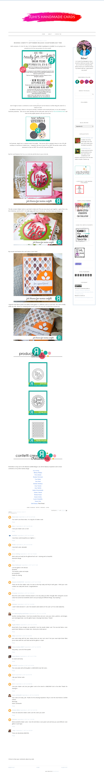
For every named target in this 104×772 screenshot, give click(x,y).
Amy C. (14, 526)
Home (43, 34)
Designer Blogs (56, 771)
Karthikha (14, 535)
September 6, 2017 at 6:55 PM (24, 674)
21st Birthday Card (85, 148)
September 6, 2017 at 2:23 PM (29, 624)
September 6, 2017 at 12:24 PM (26, 604)
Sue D (13, 674)
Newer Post (11, 767)
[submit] (92, 94)
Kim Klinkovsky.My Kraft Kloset (20, 613)
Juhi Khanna (34, 503)
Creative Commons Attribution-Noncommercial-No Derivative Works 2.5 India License (84, 292)
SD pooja (14, 593)
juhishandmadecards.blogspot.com (84, 297)
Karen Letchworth (17, 695)
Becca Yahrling (16, 554)
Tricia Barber (37, 475)
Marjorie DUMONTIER (18, 582)
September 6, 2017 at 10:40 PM (30, 695)
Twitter (38, 507)
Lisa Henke (38, 479)
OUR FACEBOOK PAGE (59, 111)
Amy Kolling (36, 470)
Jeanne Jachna (38, 497)
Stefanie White (16, 710)
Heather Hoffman (37, 483)
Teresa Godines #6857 (18, 647)
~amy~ (14, 730)
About (50, 34)
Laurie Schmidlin (37, 499)
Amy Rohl (38, 481)
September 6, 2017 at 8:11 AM (30, 565)
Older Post (64, 767)
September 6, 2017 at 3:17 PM (28, 656)
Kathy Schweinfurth (38, 490)
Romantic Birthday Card (87, 137)
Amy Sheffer (38, 488)
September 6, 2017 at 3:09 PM (33, 647)
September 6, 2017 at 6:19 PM (26, 665)
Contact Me (58, 34)
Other (47, 507)
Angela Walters (16, 624)
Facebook (32, 507)
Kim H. (14, 684)
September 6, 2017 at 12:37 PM (37, 613)
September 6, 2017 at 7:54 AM (28, 554)
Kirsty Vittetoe (16, 656)
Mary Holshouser (16, 565)
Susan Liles (38, 501)
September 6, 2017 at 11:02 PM (26, 719)
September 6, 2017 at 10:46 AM (26, 593)
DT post (14, 512)
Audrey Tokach (38, 492)
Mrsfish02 (14, 665)
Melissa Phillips (38, 472)
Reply (13, 522)
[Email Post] (66, 510)
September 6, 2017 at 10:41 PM (28, 710)
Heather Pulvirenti (38, 477)
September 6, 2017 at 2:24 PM (24, 636)
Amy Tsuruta (37, 486)
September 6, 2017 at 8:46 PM (24, 684)
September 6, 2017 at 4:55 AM (24, 526)
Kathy (13, 636)
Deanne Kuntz (38, 494)
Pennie (14, 544)
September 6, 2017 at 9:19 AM (33, 582)
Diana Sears (15, 517)
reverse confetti (21, 512)
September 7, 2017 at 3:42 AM (24, 730)
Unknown (14, 604)
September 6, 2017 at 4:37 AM (27, 517)
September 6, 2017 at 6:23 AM (24, 544)
